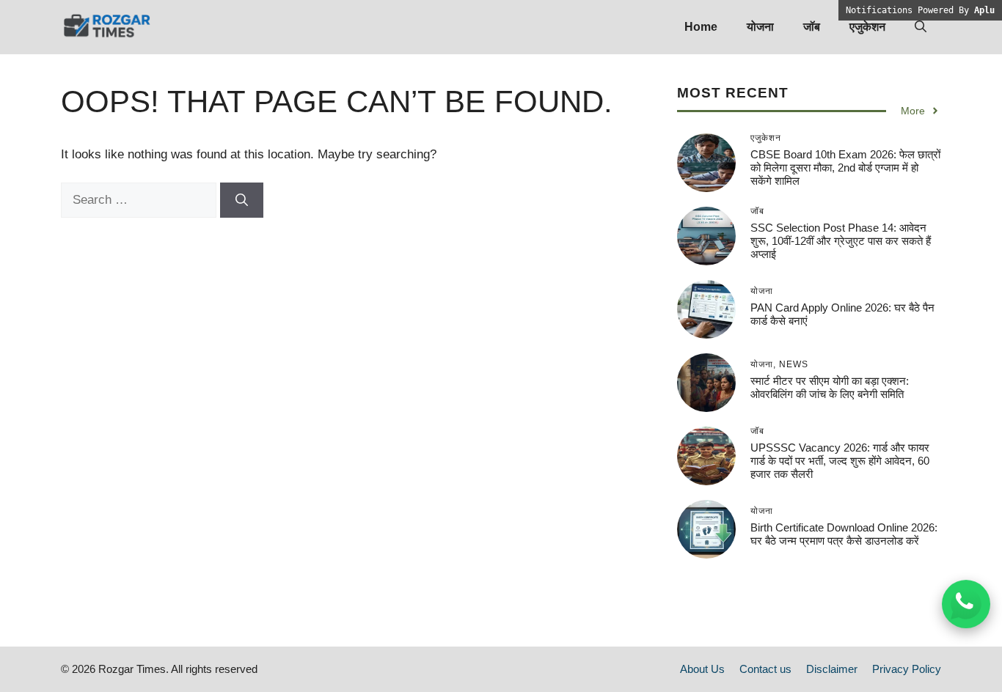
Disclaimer (831, 669)
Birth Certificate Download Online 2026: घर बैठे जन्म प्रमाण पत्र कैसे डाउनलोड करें (843, 534)
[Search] (241, 200)
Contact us (765, 669)
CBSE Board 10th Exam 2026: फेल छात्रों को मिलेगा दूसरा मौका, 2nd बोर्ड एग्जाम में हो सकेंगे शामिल (845, 167)
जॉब (811, 27)
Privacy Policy (906, 669)
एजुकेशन (867, 27)
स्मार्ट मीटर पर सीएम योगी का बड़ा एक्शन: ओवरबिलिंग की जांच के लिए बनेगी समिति (829, 387)
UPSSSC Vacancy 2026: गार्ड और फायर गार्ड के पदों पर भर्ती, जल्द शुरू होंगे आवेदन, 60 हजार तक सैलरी (839, 460)
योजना (760, 27)
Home (700, 27)
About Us (702, 669)
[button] (920, 27)
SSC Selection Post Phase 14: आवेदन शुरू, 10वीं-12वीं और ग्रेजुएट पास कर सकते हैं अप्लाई (840, 240)
